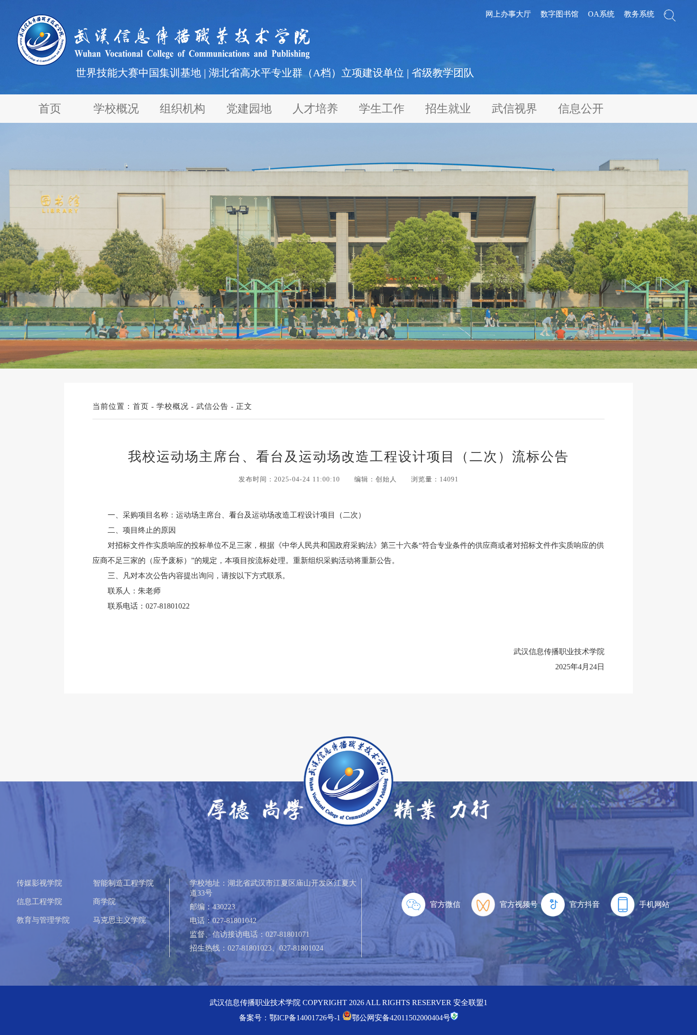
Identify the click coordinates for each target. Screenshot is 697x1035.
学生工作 (381, 108)
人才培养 (315, 108)
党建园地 (249, 108)
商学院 (104, 901)
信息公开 (581, 108)
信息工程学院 (39, 901)
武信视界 (514, 108)
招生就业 (448, 108)
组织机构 (182, 108)
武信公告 (212, 406)
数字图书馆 (559, 14)
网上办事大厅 (508, 14)
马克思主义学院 (119, 920)
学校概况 (116, 108)
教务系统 (639, 14)
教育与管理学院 (43, 920)
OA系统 (601, 14)
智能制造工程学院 (123, 883)
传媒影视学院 (39, 883)
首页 (49, 108)
